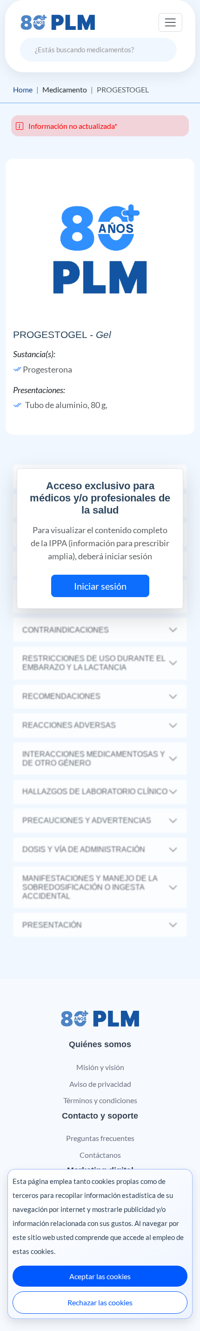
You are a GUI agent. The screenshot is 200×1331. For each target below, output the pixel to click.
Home (23, 89)
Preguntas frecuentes (100, 1138)
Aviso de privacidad (100, 1083)
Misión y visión (100, 1067)
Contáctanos (100, 1154)
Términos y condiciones (100, 1100)
